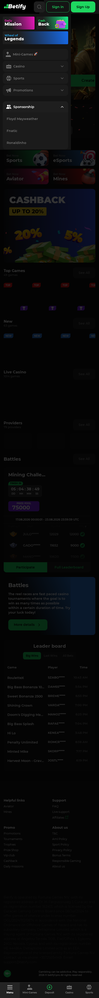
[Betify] (15, 7)
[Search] (39, 6)
